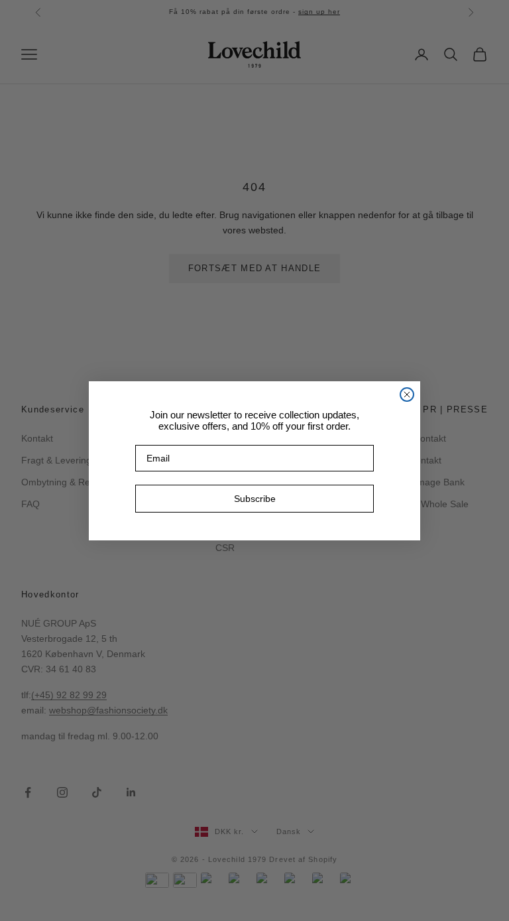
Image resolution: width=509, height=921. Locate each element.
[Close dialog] (407, 394)
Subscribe (255, 498)
